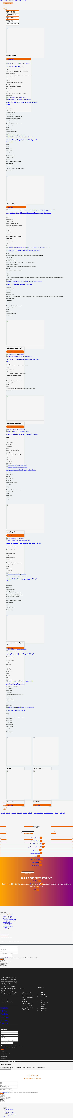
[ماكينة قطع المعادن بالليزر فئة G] (19, 63)
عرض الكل (10, 59)
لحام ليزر (35, 856)
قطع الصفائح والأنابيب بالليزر (35, 843)
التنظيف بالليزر (35, 862)
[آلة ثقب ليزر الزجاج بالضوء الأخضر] (19, 681)
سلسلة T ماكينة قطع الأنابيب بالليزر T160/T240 (19, 284)
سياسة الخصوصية (5, 957)
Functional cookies (20, 1067)
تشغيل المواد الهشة (35, 853)
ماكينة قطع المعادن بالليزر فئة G (15, 66)
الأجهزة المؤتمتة (35, 850)
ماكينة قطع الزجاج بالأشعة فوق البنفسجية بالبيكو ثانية (20, 654)
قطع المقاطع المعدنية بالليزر (35, 846)
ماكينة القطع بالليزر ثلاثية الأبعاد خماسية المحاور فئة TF (21, 470)
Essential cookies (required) (7, 1067)
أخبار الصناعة (35, 880)
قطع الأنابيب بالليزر (35, 840)
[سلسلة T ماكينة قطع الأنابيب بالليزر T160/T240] (24, 281)
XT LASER (9, 0)
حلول (35, 889)
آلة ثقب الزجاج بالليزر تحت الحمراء (15, 710)
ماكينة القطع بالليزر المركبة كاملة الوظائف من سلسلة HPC (22, 434)
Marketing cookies (40, 1067)
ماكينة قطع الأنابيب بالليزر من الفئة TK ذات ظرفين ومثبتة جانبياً (23, 250)
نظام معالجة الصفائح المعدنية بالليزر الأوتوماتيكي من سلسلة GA (23, 543)
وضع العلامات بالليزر (35, 859)
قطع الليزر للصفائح (35, 837)
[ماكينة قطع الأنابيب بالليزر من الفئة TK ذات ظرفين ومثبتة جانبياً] (28, 247)
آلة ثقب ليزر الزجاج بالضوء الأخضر (15, 684)
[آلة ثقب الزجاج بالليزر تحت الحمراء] (20, 707)
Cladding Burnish (35, 865)
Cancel (9, 1068)
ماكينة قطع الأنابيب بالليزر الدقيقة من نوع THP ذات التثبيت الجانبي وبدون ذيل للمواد (28, 213)
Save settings (3, 1068)
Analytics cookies (30, 1067)
